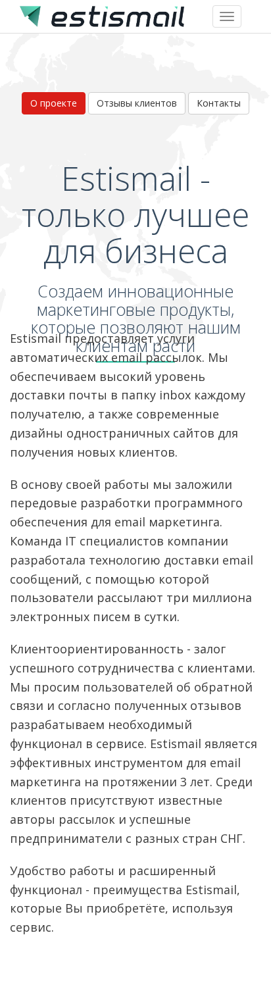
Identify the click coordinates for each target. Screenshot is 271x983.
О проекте (53, 103)
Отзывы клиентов (137, 103)
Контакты (219, 103)
